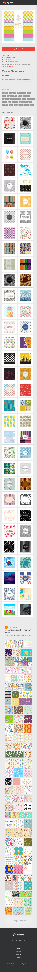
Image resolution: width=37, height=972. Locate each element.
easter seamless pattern (17, 636)
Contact (18, 957)
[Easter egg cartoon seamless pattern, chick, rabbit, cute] (17, 652)
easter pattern (32, 636)
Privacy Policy (18, 954)
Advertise (18, 951)
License (18, 946)
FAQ (18, 948)
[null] (9, 644)
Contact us (10, 66)
